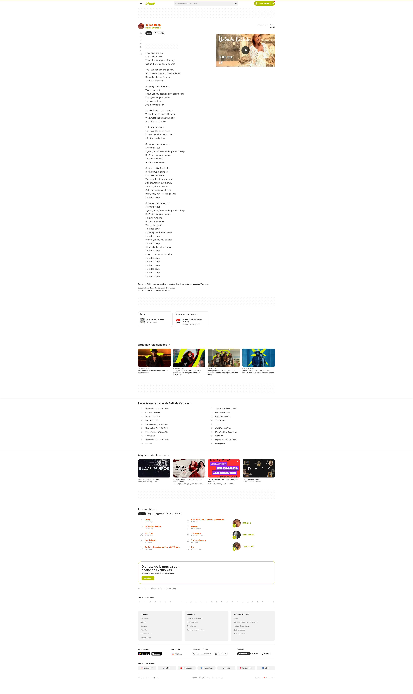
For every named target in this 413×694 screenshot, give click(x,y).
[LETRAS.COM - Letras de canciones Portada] (150, 3)
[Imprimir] (141, 47)
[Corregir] (141, 50)
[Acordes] (141, 43)
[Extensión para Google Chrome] (176, 653)
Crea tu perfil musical (195, 618)
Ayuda (236, 618)
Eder (152, 288)
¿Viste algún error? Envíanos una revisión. (154, 290)
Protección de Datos (241, 626)
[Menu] (141, 3)
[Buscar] (236, 3)
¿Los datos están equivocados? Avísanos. (192, 284)
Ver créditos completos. (166, 284)
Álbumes (144, 626)
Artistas (143, 622)
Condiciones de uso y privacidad (246, 622)
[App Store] (156, 653)
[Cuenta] (273, 3)
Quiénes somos (239, 630)
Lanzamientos (146, 638)
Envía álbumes (192, 622)
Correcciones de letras (195, 630)
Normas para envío (240, 634)
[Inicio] (139, 588)
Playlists (144, 630)
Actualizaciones (146, 634)
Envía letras (191, 626)
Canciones (144, 618)
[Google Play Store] (144, 653)
